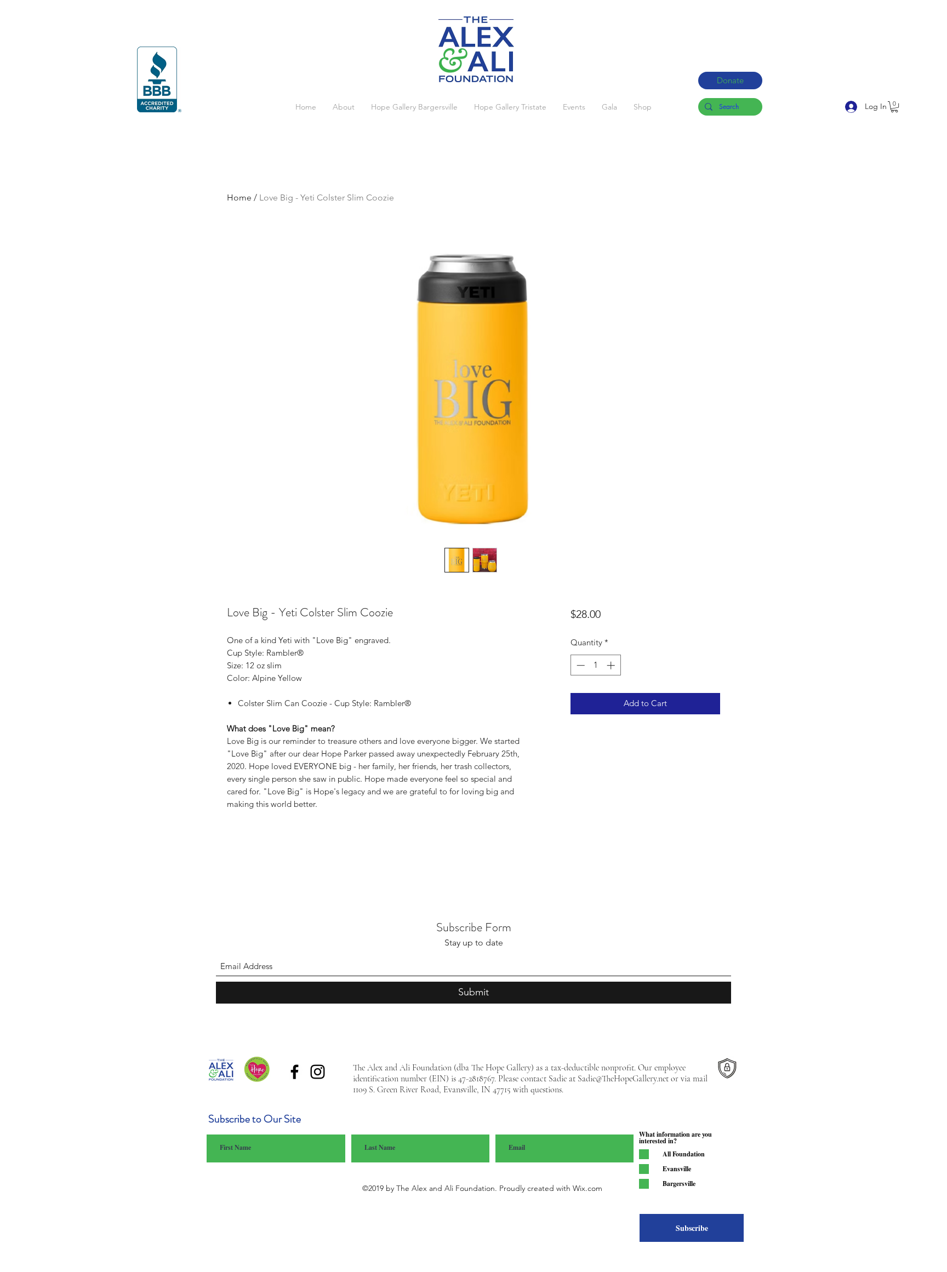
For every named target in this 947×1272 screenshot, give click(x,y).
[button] (894, 106)
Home (239, 197)
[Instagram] (317, 1071)
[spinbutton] (595, 665)
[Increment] (611, 665)
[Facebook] (294, 1071)
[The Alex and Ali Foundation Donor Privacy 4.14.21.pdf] (727, 1070)
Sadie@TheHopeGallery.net (623, 1078)
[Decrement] (579, 665)
